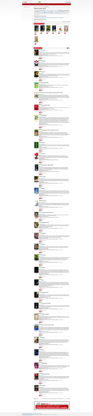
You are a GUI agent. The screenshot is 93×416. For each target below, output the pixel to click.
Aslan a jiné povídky (44, 82)
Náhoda (42, 349)
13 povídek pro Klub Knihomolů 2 (47, 212)
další (69, 21)
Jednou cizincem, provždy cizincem (47, 324)
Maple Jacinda (43, 62)
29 (59, 398)
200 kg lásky (43, 60)
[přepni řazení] (69, 48)
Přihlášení (67, 0)
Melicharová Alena (43, 116)
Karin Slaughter (51, 12)
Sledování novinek (39, 413)
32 (61, 398)
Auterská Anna (43, 178)
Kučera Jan (42, 364)
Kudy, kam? (43, 71)
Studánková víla (44, 115)
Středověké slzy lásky (45, 222)
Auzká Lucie (47, 32)
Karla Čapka (51, 11)
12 (67, 21)
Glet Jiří (42, 131)
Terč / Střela (43, 176)
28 (58, 398)
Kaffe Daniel (42, 304)
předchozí (64, 21)
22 (54, 398)
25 (56, 398)
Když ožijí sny (43, 200)
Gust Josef (42, 387)
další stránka (68, 398)
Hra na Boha (43, 385)
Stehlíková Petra (43, 106)
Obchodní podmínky (55, 414)
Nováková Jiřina (43, 315)
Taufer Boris (42, 94)
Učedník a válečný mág (45, 373)
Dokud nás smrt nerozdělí (45, 303)
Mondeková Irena (43, 84)
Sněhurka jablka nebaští (45, 105)
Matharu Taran (43, 375)
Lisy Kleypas (62, 11)
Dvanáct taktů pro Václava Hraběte (47, 165)
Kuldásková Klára (43, 202)
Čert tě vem (43, 50)
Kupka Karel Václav (43, 351)
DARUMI (42, 188)
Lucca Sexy (41, 32)
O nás (25, 0)
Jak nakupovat (27, 0)
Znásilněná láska (44, 363)
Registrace (69, 0)
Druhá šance (43, 255)
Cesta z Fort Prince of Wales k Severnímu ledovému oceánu (51, 92)
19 (52, 398)
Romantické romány (37, 17)
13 (68, 21)
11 (66, 21)
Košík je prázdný (67, 2)
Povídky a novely (61, 17)
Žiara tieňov (43, 267)
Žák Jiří (42, 166)
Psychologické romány (43, 17)
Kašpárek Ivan (43, 144)
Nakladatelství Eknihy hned (32, 413)
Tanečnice (43, 142)
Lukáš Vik (27, 413)
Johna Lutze (58, 12)
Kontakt (23, 0)
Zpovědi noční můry (44, 292)
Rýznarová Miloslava (36, 32)
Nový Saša (42, 51)
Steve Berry (43, 12)
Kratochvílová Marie (60, 32)
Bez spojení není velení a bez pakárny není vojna (50, 130)
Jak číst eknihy (31, 0)
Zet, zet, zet (43, 153)
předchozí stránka (36, 398)
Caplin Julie (65, 32)
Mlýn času (43, 337)
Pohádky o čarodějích (45, 314)
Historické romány (49, 17)
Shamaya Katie (43, 189)
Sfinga (42, 279)
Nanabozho (43, 244)
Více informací (47, 414)
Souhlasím (51, 414)
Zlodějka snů (43, 233)
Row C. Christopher (43, 281)
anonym (42, 326)
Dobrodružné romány (55, 17)
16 (50, 398)
